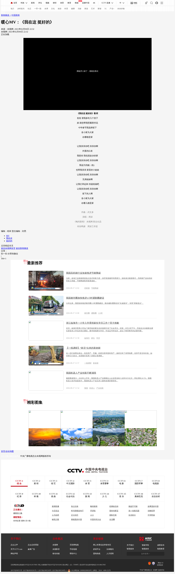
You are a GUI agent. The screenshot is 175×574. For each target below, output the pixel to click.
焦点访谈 (74, 506)
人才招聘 (110, 554)
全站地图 (10, 451)
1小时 (100, 313)
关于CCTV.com (16, 549)
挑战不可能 (132, 506)
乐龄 (79, 9)
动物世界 (151, 511)
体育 (62, 3)
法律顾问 (110, 549)
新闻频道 (5, 15)
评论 (40, 3)
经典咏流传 (113, 506)
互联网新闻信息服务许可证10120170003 (24, 565)
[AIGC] (134, 3)
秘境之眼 (55, 519)
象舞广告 (31, 549)
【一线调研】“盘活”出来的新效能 (83, 348)
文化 (53, 9)
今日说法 (55, 511)
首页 (15, 3)
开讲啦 (93, 511)
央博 (46, 9)
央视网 (55, 545)
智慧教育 (160, 549)
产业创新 (100, 388)
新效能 (95, 363)
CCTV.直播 (106, 3)
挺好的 (9, 241)
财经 (54, 3)
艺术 (93, 9)
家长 (93, 338)
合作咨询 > (145, 554)
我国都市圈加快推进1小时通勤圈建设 (85, 298)
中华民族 (151, 515)
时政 (22, 3)
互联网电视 (74, 545)
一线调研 (87, 363)
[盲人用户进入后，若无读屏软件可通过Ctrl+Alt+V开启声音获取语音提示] (146, 3)
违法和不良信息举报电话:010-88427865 (92, 565)
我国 (86, 388)
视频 (47, 3)
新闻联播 (55, 506)
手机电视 (73, 549)
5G (105, 9)
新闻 (33, 3)
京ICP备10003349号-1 (10, 456)
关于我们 (130, 545)
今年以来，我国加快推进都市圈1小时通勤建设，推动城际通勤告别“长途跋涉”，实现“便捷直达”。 (105, 303)
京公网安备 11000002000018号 (81, 570)
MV (7, 236)
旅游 (59, 9)
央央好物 (121, 9)
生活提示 (132, 515)
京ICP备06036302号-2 (30, 570)
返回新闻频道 (22, 248)
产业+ (112, 9)
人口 (92, 515)
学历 (98, 338)
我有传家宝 (113, 511)
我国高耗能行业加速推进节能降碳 (83, 273)
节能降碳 (94, 288)
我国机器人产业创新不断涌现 (81, 373)
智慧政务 (145, 549)
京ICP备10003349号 (45, 570)
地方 (12, 9)
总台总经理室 (33, 545)
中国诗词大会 (95, 519)
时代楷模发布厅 (77, 511)
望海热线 (96, 554)
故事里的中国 (153, 506)
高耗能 (87, 288)
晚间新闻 (93, 506)
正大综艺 (74, 515)
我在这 (9, 238)
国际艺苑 (113, 515)
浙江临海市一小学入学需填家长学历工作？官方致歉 (92, 323)
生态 (29, 9)
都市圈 (87, 313)
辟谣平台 (96, 549)
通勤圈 (94, 313)
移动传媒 (56, 554)
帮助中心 (73, 554)
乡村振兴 (20, 9)
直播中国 (85, 3)
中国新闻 (15, 15)
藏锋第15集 (17, 513)
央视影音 (56, 549)
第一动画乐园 (133, 511)
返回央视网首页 (8, 248)
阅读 (86, 9)
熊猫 (76, 3)
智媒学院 (145, 545)
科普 (66, 9)
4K (94, 3)
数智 (99, 9)
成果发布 (160, 545)
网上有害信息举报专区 (102, 545)
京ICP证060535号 (16, 570)
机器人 (92, 388)
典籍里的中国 (76, 519)
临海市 (87, 338)
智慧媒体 (130, 549)
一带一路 (37, 9)
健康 (73, 9)
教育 (69, 3)
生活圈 (112, 519)
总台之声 (14, 545)
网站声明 (14, 554)
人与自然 (55, 515)
